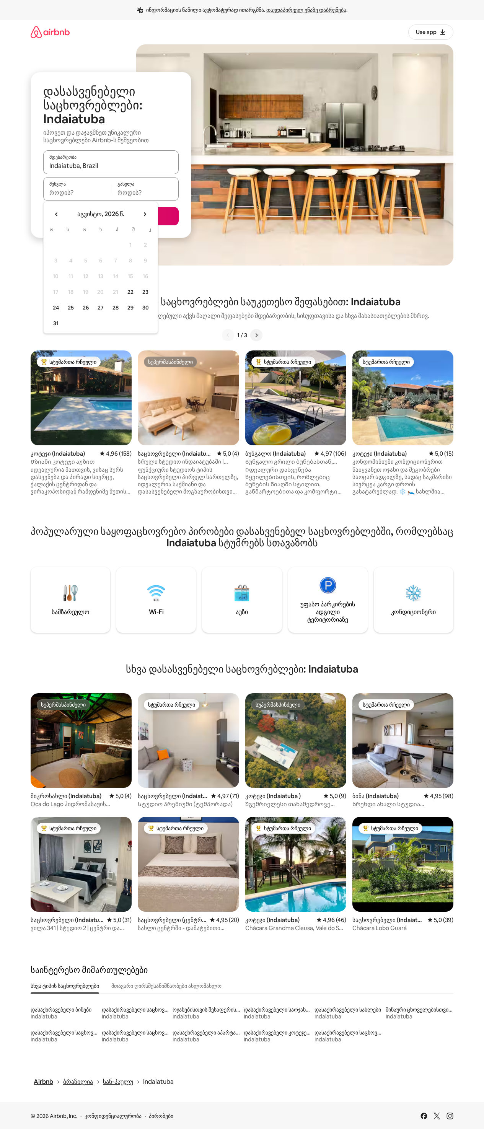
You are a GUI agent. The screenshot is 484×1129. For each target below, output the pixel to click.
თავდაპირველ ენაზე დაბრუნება (306, 10)
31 (56, 323)
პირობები (161, 1116)
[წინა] (228, 335)
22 (130, 291)
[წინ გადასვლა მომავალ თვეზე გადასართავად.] (144, 214)
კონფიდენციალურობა (113, 1116)
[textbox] (77, 192)
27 (101, 307)
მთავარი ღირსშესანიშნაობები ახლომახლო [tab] (166, 985)
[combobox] (111, 165)
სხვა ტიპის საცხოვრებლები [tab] (65, 985)
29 (130, 307)
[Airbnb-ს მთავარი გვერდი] (50, 32)
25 (71, 307)
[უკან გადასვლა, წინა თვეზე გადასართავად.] (56, 214)
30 (145, 307)
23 (145, 291)
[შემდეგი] (256, 335)
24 (56, 307)
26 (86, 307)
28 (115, 307)
